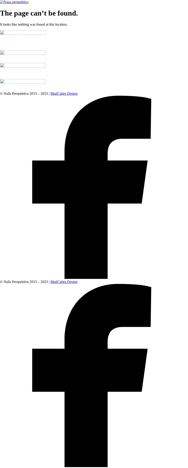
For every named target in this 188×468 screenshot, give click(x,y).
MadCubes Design (63, 93)
